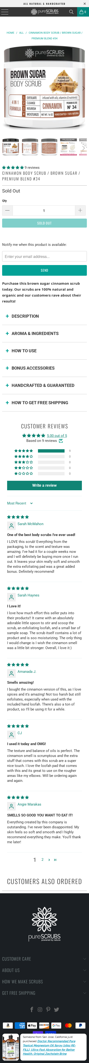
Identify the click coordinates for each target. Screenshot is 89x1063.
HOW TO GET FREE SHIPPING (40, 402)
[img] (18, 517)
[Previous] (5, 88)
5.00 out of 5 (57, 436)
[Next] (83, 88)
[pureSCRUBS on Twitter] (56, 1010)
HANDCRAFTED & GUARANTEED (43, 385)
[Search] (71, 12)
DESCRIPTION (25, 316)
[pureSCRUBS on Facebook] (32, 1010)
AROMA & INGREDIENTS (35, 333)
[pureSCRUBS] (44, 12)
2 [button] (42, 859)
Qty (4, 200)
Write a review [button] (44, 485)
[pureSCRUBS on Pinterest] (48, 1010)
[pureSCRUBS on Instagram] (40, 1010)
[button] (13, 167)
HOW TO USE (24, 350)
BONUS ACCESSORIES (33, 368)
